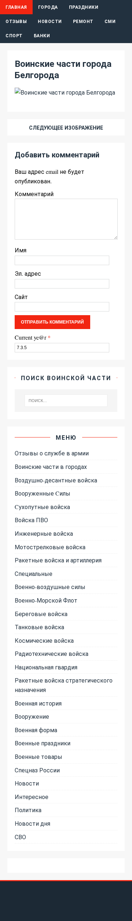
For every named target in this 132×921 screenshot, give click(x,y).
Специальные (33, 573)
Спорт (14, 36)
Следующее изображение (66, 127)
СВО (20, 837)
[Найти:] (66, 400)
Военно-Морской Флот (46, 600)
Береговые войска (41, 614)
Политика (28, 810)
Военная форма (36, 730)
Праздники (84, 7)
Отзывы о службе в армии (52, 453)
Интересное (31, 796)
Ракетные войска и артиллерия (58, 560)
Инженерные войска (44, 533)
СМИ (110, 21)
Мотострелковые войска (50, 547)
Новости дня (32, 823)
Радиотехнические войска (51, 653)
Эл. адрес (28, 273)
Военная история (38, 703)
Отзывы (16, 21)
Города (48, 7)
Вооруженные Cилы (42, 493)
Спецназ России (37, 770)
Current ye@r (33, 337)
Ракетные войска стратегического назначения (64, 684)
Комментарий (34, 194)
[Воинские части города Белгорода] (65, 92)
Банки (42, 36)
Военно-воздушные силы (50, 587)
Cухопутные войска (42, 507)
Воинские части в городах (51, 466)
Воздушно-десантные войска (56, 480)
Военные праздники (42, 743)
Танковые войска (39, 627)
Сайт (21, 297)
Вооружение (32, 716)
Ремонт (83, 21)
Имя (20, 250)
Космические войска (44, 640)
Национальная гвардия (46, 667)
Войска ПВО (31, 520)
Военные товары (38, 756)
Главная (16, 7)
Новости (50, 21)
